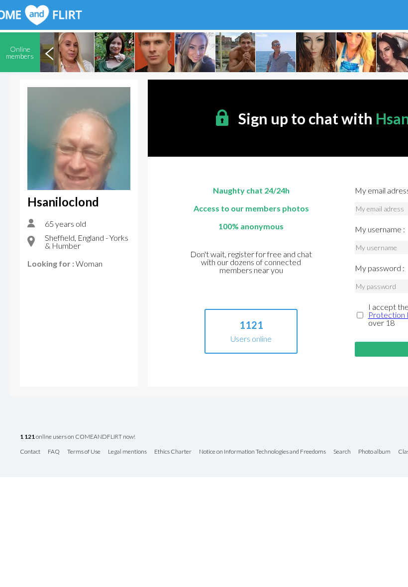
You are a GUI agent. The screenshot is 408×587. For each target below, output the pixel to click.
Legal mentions (127, 452)
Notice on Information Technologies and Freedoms (262, 452)
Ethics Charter (173, 452)
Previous (49, 52)
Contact (30, 452)
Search (342, 452)
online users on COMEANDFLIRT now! (77, 437)
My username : (380, 229)
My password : (380, 268)
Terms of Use (84, 452)
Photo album (374, 452)
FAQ (54, 452)
